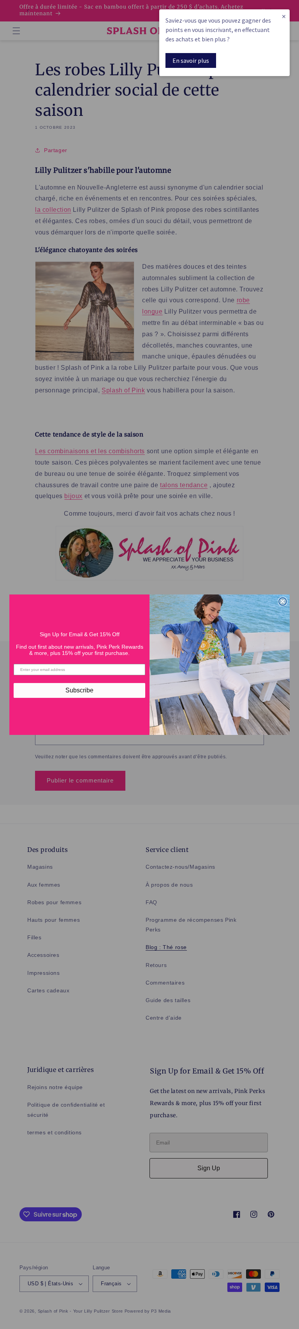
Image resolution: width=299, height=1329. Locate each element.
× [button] (284, 16)
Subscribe (79, 690)
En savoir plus (190, 60)
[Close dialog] (283, 601)
